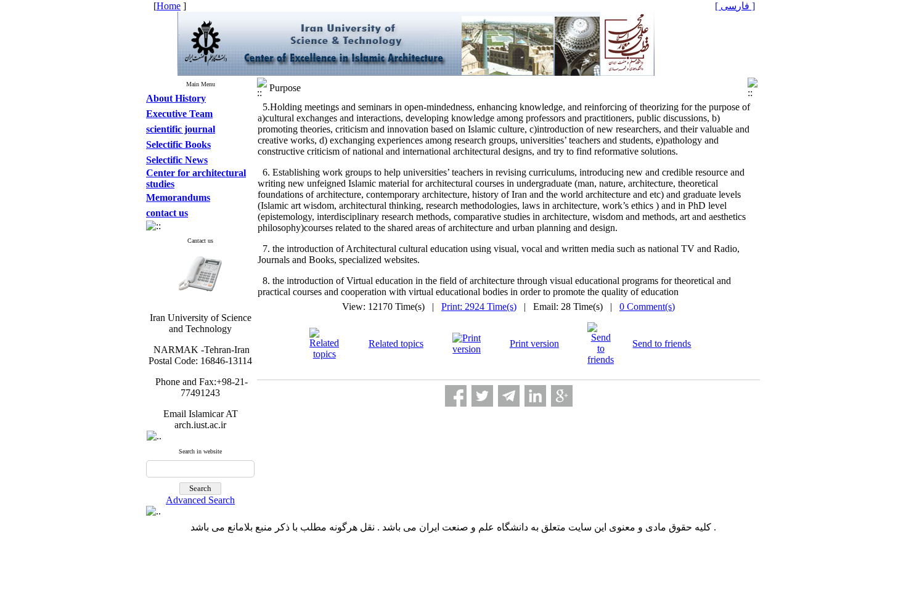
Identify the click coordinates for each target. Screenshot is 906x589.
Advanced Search (200, 500)
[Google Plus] (562, 396)
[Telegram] (509, 396)
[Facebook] (456, 396)
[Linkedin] (535, 396)
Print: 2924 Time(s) (478, 306)
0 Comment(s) (647, 306)
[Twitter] (482, 396)
